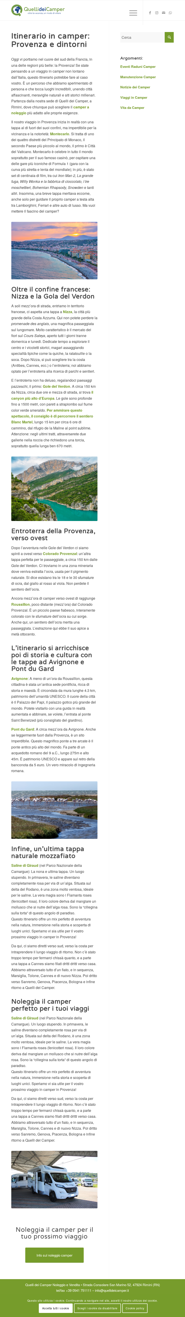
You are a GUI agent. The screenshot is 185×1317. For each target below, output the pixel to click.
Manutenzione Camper (138, 76)
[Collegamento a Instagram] (156, 13)
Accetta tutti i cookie (55, 1308)
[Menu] (131, 12)
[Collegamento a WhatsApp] (170, 13)
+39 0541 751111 (78, 1290)
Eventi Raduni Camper (138, 66)
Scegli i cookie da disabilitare (97, 1308)
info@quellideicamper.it (112, 1290)
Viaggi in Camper (133, 97)
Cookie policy (135, 1308)
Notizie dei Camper (135, 87)
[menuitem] (131, 12)
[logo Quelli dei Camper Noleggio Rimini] (38, 10)
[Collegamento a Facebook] (150, 13)
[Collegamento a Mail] (163, 13)
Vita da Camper (132, 107)
